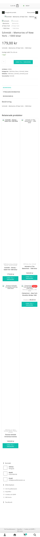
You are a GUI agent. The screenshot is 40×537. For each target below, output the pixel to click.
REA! (35, 289)
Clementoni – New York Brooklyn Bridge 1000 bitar (29, 294)
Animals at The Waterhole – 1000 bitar (29, 267)
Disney (11, 264)
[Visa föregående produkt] (3, 12)
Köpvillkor (8, 491)
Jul (11, 430)
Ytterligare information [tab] (11, 92)
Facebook (8, 502)
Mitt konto (8, 497)
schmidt (16, 73)
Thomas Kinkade (13, 265)
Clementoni (31, 289)
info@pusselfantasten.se (17, 480)
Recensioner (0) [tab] (8, 96)
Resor (17, 71)
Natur (14, 430)
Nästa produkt (31, 12)
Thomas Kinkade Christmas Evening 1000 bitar (10, 435)
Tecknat (6, 265)
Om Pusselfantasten (11, 489)
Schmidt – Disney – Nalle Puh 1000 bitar (10, 268)
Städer (26, 71)
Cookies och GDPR (10, 494)
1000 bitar (12, 71)
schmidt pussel (23, 73)
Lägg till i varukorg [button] (10, 278)
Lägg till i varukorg (23, 62)
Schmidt (21, 71)
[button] (35, 17)
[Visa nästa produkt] (36, 12)
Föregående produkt (10, 12)
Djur (30, 264)
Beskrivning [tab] (7, 87)
